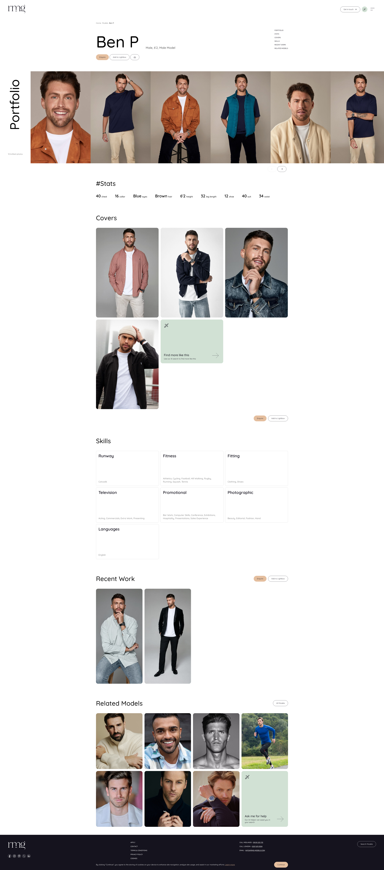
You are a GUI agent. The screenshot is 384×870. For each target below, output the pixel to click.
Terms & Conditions (138, 850)
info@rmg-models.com (255, 850)
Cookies (133, 858)
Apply (132, 842)
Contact (134, 846)
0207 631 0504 (257, 846)
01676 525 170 (258, 842)
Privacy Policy (136, 854)
